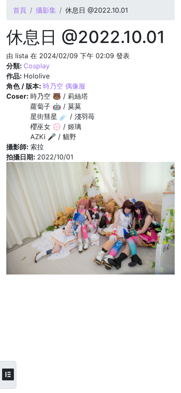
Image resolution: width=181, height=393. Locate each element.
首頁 (20, 10)
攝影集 (46, 10)
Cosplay (37, 66)
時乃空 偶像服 (64, 86)
